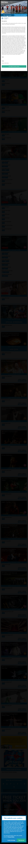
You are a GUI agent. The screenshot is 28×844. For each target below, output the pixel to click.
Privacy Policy (11, 837)
